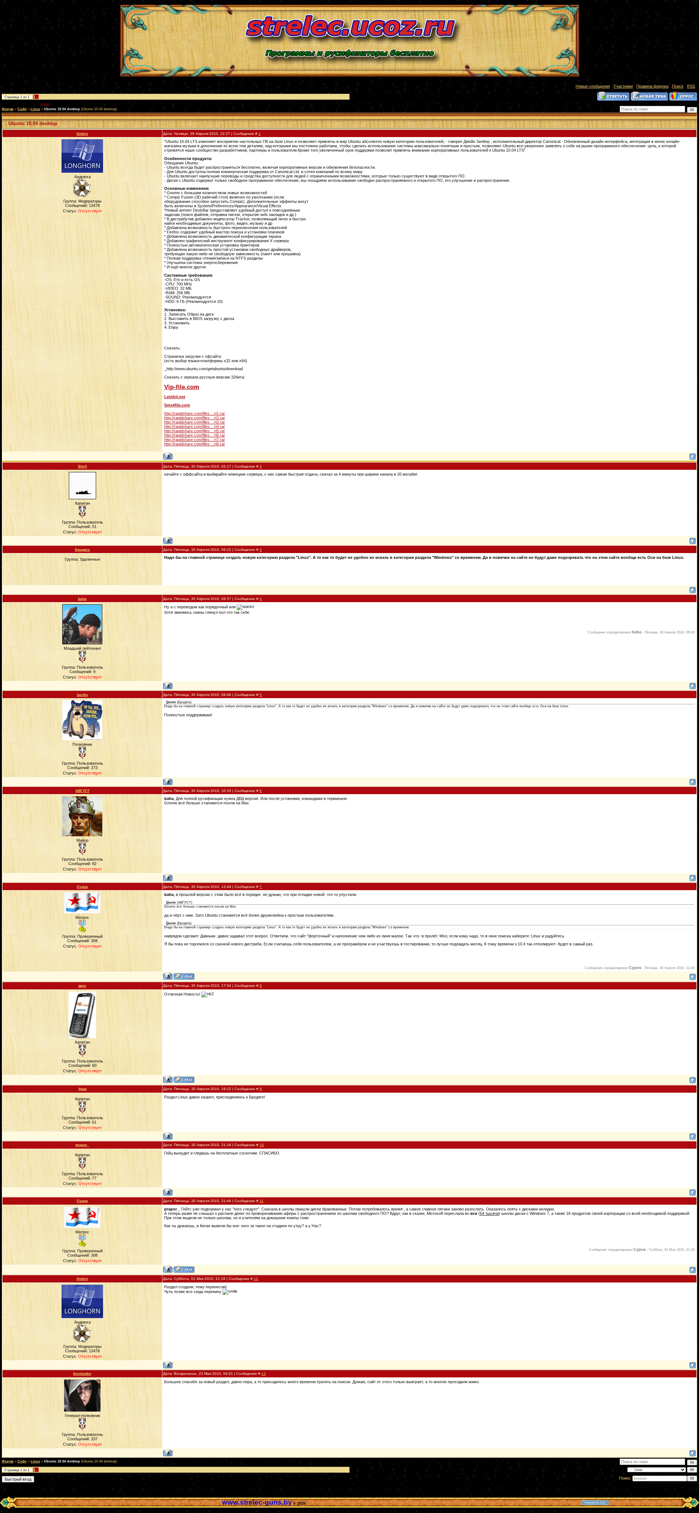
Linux (35, 109)
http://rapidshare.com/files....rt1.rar (194, 413)
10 (262, 1145)
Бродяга (82, 550)
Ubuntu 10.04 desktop (62, 109)
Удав (82, 1089)
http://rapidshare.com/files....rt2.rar (194, 418)
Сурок (82, 887)
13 (263, 1374)
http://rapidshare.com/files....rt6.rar (194, 435)
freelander (82, 1374)
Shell (82, 466)
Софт (22, 109)
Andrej (45, 104)
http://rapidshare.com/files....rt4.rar (194, 426)
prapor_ (82, 1145)
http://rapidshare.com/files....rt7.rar (194, 439)
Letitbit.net (174, 397)
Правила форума (652, 86)
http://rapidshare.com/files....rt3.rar (194, 422)
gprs (82, 986)
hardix (82, 695)
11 (262, 1201)
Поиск (677, 86)
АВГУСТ (82, 791)
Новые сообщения (593, 86)
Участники (623, 86)
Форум (7, 109)
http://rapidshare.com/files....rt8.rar (194, 444)
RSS (691, 86)
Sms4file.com (177, 405)
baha (82, 599)
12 (256, 1279)
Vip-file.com (181, 387)
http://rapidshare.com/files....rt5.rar (194, 431)
